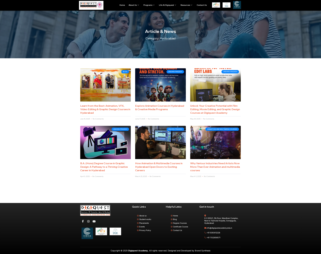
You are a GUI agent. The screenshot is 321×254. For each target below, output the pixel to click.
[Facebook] (83, 221)
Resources (185, 5)
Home (122, 5)
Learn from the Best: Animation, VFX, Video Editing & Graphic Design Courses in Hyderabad (105, 109)
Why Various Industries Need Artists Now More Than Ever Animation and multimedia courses (215, 167)
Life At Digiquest (166, 5)
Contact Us (202, 5)
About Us (133, 5)
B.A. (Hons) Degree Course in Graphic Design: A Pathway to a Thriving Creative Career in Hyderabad (104, 167)
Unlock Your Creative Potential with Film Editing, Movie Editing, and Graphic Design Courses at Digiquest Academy (215, 109)
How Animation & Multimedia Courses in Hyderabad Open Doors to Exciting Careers (158, 167)
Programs (147, 5)
